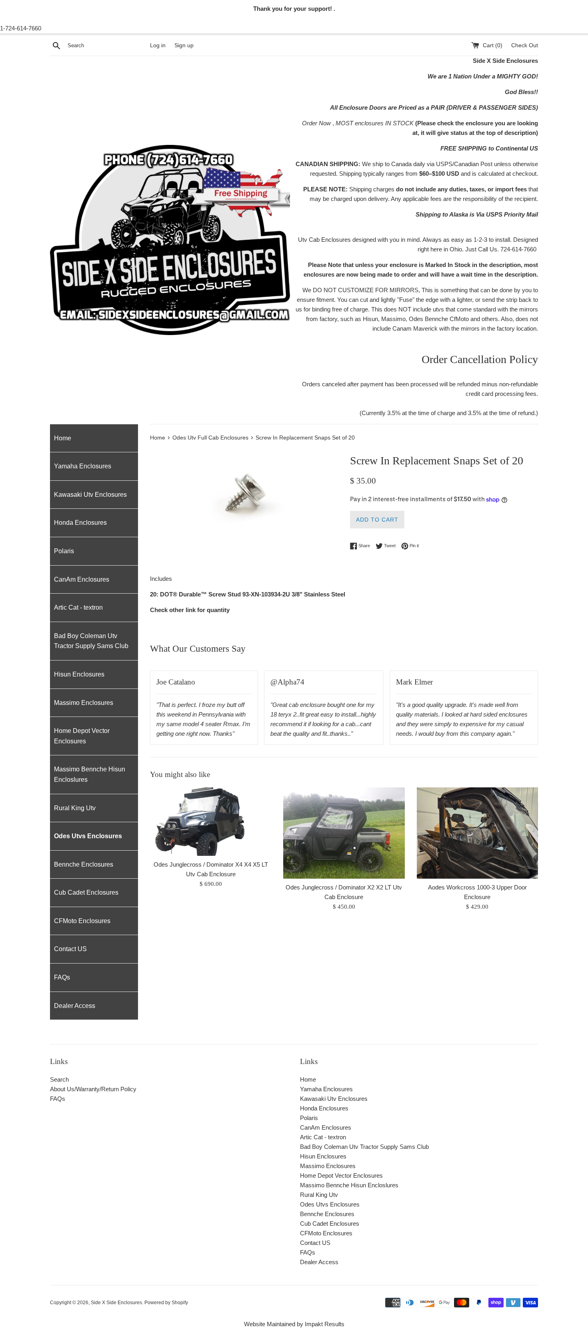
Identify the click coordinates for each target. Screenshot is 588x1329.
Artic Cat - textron (78, 607)
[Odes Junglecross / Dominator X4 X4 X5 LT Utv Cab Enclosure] (210, 821)
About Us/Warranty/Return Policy (93, 1089)
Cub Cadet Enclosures (86, 892)
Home (62, 438)
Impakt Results (324, 1324)
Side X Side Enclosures (116, 1302)
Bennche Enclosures (83, 864)
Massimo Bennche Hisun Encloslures (89, 774)
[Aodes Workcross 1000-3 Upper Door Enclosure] (477, 832)
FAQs (62, 977)
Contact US (70, 949)
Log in (158, 45)
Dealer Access (74, 1005)
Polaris (64, 551)
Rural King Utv (75, 808)
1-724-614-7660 (20, 28)
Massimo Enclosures (83, 702)
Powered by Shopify (166, 1302)
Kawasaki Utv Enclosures (90, 494)
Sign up (184, 45)
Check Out (524, 45)
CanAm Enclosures (81, 579)
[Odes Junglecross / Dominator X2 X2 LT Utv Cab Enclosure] (343, 833)
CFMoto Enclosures (82, 920)
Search (59, 1079)
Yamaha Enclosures (82, 466)
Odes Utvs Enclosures (88, 836)
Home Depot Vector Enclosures (82, 736)
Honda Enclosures (80, 522)
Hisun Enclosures (79, 674)
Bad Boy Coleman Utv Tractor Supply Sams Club (91, 641)
